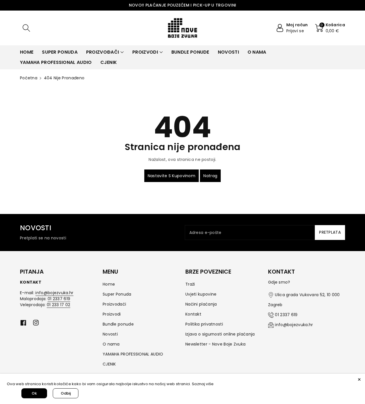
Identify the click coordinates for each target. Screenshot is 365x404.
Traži (190, 284)
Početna (28, 78)
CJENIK (109, 364)
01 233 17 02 (58, 305)
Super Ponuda (117, 294)
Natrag (210, 176)
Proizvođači (114, 304)
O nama (111, 344)
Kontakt (193, 314)
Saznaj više (203, 384)
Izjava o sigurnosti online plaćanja (220, 334)
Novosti (110, 334)
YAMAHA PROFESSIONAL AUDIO (133, 354)
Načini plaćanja (201, 304)
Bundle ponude (118, 324)
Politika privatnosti (204, 324)
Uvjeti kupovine (201, 294)
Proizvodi (112, 314)
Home (109, 284)
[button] (26, 28)
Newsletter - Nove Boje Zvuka (215, 344)
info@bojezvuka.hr (54, 293)
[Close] (359, 379)
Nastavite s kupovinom (171, 176)
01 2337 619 (59, 299)
